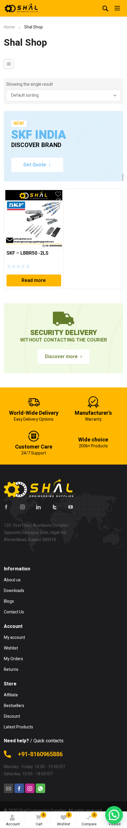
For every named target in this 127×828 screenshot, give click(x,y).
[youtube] (70, 506)
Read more (34, 280)
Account (13, 824)
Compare (89, 819)
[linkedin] (38, 506)
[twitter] (54, 506)
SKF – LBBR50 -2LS (27, 253)
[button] (114, 815)
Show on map (16, 551)
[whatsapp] (40, 788)
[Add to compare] (58, 201)
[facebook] (6, 506)
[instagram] (22, 506)
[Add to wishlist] (58, 194)
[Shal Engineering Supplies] (21, 8)
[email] (8, 788)
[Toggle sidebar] (8, 64)
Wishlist (63, 819)
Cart (40, 819)
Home (9, 27)
